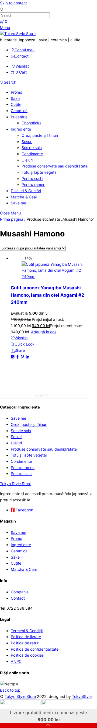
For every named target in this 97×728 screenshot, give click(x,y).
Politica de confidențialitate (34, 649)
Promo (16, 92)
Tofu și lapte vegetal (39, 172)
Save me (18, 203)
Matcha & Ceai (24, 197)
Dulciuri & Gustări (26, 190)
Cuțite (16, 104)
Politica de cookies (27, 655)
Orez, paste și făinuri (40, 135)
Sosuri (27, 141)
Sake (15, 98)
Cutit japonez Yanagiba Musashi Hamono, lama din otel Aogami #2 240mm (47, 295)
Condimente (32, 153)
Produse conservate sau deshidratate (55, 166)
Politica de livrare (26, 636)
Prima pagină (11, 219)
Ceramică (19, 110)
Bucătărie (19, 117)
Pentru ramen (33, 184)
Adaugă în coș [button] (43, 332)
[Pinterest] (22, 356)
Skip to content (13, 3)
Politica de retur (25, 643)
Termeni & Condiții (27, 630)
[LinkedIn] (27, 356)
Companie (20, 592)
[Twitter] (13, 356)
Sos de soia (32, 147)
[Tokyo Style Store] (18, 33)
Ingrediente (21, 129)
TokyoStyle (82, 696)
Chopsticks (31, 123)
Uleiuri (27, 160)
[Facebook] (18, 356)
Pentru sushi (32, 178)
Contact (18, 598)
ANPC (16, 661)
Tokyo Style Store (20, 696)
